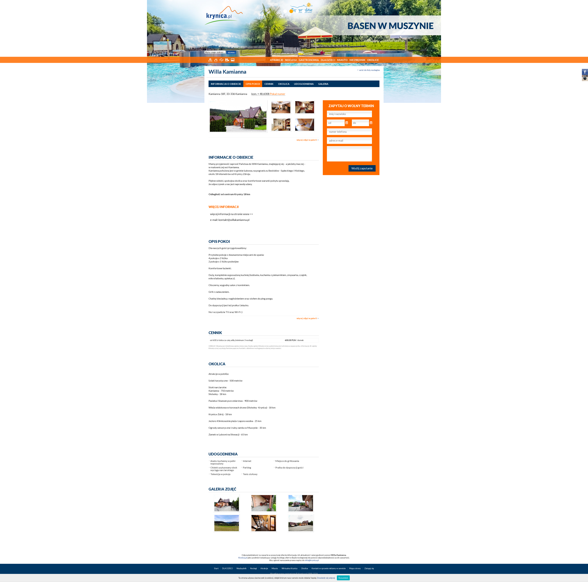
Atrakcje (276, 60)
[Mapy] (210, 59)
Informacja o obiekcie (226, 83)
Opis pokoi (253, 83)
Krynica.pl (242, 557)
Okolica (283, 83)
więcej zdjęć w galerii (307, 140)
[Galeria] (232, 59)
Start (216, 568)
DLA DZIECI (328, 60)
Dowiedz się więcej (326, 577)
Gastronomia (309, 60)
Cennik (268, 83)
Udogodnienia (304, 83)
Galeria (323, 83)
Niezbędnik (357, 60)
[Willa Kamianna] (238, 116)
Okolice (373, 60)
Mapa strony (355, 568)
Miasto (342, 60)
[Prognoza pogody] (216, 59)
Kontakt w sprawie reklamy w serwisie (329, 568)
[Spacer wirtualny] (222, 59)
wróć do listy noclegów (369, 70)
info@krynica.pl (312, 560)
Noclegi (291, 60)
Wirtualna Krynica (290, 568)
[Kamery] (227, 59)
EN (379, 2)
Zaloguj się (369, 568)
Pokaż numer (277, 93)
